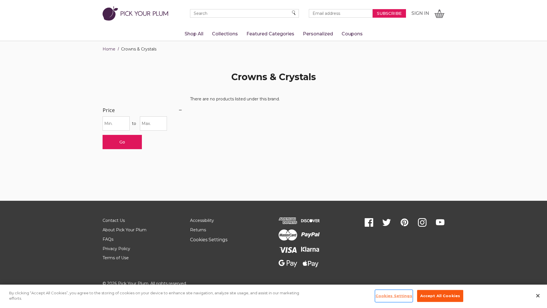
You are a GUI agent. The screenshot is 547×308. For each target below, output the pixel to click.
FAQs (108, 239)
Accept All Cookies (440, 295)
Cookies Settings (208, 239)
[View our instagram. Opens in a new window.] (422, 222)
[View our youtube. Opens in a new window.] (440, 222)
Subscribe (389, 13)
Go (122, 142)
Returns (198, 229)
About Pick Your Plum (124, 229)
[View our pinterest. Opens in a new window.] (404, 222)
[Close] (538, 295)
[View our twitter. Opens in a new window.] (386, 222)
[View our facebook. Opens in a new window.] (369, 222)
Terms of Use (116, 257)
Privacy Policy (116, 248)
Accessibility (202, 220)
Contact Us (114, 220)
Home (109, 49)
